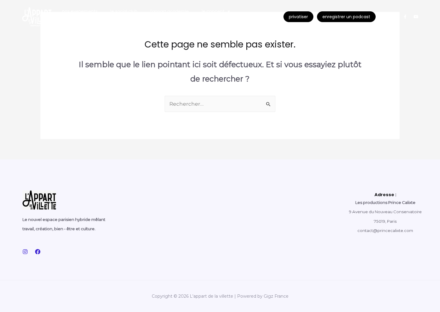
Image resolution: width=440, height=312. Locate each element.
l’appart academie (169, 11)
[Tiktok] (394, 17)
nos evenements (80, 11)
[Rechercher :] (220, 104)
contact (71, 22)
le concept (213, 11)
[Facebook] (37, 251)
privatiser (298, 17)
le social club (123, 11)
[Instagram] (384, 17)
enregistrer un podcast (346, 17)
